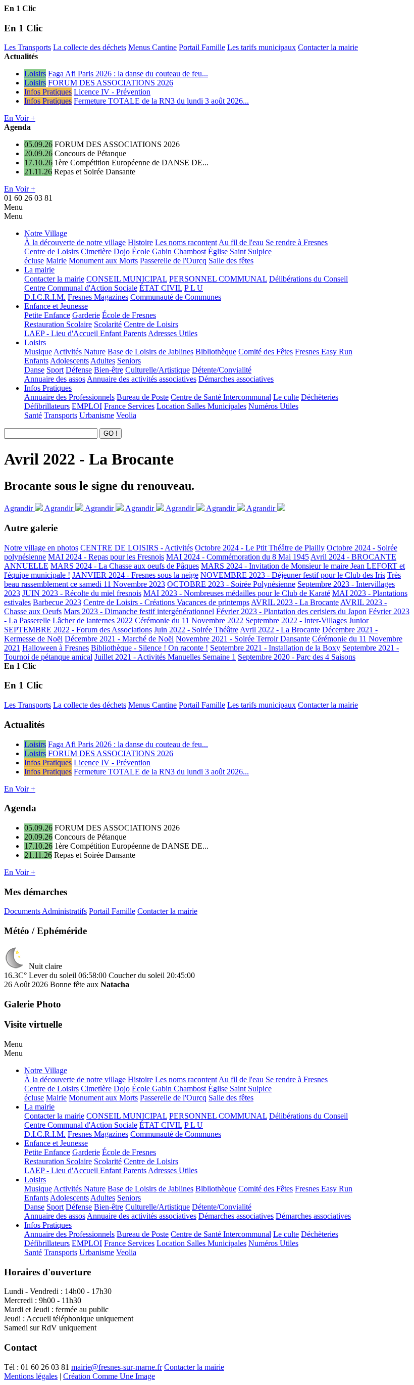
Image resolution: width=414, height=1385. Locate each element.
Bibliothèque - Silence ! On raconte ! (149, 647)
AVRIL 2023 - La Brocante (295, 602)
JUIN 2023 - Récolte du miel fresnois (81, 593)
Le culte (286, 397)
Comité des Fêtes (265, 351)
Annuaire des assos (54, 379)
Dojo (122, 251)
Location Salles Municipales (201, 406)
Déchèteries (319, 397)
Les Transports (27, 47)
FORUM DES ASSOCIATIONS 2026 (110, 82)
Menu (13, 207)
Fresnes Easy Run (323, 351)
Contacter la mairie (328, 47)
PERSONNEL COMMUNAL (218, 278)
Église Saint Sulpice (240, 251)
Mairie (56, 260)
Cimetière (96, 251)
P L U (193, 288)
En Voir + (19, 118)
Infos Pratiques (48, 91)
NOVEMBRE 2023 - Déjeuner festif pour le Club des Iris (292, 575)
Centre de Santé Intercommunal (221, 397)
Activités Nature (80, 351)
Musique (38, 351)
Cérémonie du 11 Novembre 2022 (189, 620)
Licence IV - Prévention (112, 91)
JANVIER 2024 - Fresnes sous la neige (135, 575)
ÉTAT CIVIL (160, 288)
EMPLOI (87, 406)
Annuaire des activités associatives (141, 379)
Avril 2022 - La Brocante (280, 629)
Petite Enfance (47, 315)
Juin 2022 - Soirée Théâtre (196, 629)
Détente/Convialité (221, 369)
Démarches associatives (236, 379)
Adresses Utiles (172, 333)
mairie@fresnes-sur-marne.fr (116, 1367)
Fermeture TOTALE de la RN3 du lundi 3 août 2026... (161, 101)
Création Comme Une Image (109, 1376)
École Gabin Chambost (169, 251)
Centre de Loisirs (51, 251)
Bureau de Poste (143, 397)
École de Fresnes (129, 315)
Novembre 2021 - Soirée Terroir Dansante (243, 638)
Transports (60, 415)
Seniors (129, 360)
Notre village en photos (41, 547)
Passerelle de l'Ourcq (173, 260)
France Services (129, 406)
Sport (55, 369)
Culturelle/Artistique (157, 369)
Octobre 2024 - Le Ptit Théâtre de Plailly (260, 547)
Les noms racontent (186, 242)
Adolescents (69, 360)
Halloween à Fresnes (55, 647)
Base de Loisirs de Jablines (150, 351)
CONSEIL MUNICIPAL (126, 278)
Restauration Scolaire (58, 324)
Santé (33, 415)
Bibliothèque (215, 351)
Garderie (86, 315)
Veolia (126, 415)
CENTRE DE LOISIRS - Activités (136, 547)
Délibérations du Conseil (308, 278)
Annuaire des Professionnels (69, 397)
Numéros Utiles (273, 406)
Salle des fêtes (231, 260)
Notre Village (45, 233)
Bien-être (108, 369)
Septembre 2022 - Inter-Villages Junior (307, 620)
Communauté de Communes (175, 297)
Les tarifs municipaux (261, 47)
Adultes (102, 360)
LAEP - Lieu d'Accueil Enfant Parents (85, 333)
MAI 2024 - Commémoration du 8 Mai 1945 (237, 556)
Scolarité (108, 324)
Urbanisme (96, 415)
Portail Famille (202, 47)
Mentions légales (31, 1376)
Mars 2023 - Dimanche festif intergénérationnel (139, 611)
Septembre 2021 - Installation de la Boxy (275, 647)
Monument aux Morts (103, 260)
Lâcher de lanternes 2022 (93, 620)
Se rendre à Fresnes (297, 242)
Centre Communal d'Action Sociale (80, 288)
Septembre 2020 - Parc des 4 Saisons (296, 657)
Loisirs (35, 73)
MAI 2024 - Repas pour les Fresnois (106, 556)
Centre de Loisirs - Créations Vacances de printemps (166, 602)
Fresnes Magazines (98, 297)
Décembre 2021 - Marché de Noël (119, 638)
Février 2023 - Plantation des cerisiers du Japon (291, 611)
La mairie (39, 269)
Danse (34, 369)
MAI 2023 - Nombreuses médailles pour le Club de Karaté (236, 593)
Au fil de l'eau (241, 242)
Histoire (140, 242)
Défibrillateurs (47, 406)
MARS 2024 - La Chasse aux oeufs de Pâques (124, 566)
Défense (79, 369)
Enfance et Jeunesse (56, 306)
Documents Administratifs (45, 911)
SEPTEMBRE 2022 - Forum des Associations (78, 629)
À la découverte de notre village (75, 242)
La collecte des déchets (89, 47)
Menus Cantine (152, 47)
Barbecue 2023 (57, 602)
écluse (34, 260)
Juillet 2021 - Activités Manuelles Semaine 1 (165, 657)
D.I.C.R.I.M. (45, 297)
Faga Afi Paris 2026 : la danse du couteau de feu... (128, 73)
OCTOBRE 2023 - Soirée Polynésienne (231, 584)
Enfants (36, 360)
